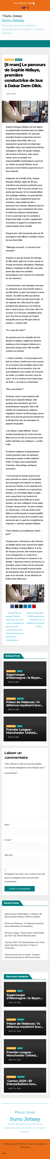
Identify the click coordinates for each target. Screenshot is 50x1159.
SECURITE (21, 1077)
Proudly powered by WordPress (15, 1144)
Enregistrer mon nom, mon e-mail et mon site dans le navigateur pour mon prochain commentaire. (24, 878)
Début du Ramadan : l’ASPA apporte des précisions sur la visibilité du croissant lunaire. (35, 620)
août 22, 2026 (14, 1002)
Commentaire (11, 773)
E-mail (8, 840)
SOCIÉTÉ (19, 59)
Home (4, 1153)
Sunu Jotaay (13, 20)
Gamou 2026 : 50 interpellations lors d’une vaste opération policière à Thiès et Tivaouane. (25, 945)
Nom (7, 825)
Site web (8, 855)
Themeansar (24, 1147)
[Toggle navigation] (46, 44)
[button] (37, 44)
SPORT (19, 671)
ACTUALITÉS (9, 59)
